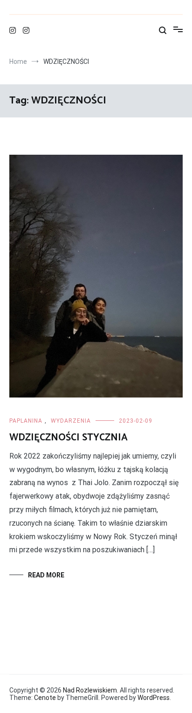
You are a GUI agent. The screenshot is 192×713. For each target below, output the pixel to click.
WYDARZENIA (71, 421)
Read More (46, 575)
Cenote (45, 697)
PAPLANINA (25, 421)
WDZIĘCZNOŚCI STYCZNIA (68, 438)
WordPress (153, 697)
